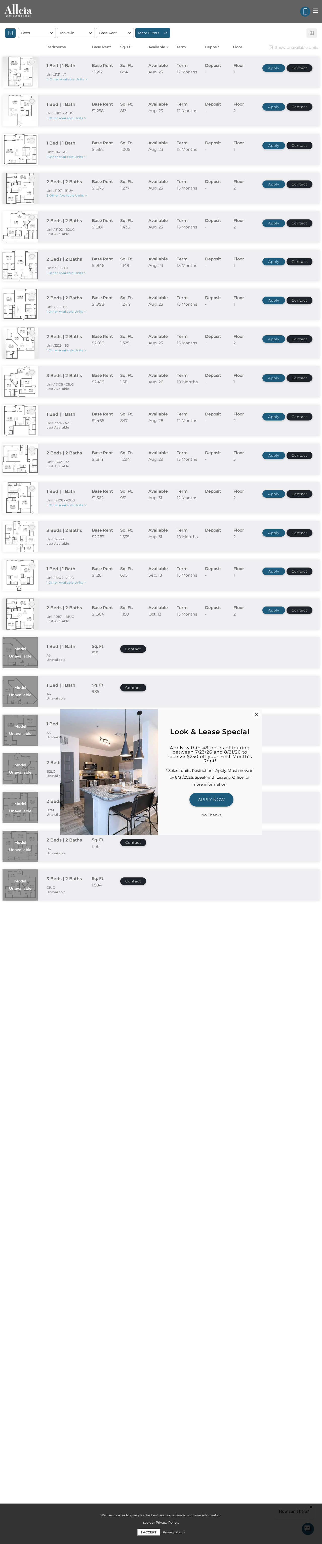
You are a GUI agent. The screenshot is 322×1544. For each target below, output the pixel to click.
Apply (273, 68)
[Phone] (305, 12)
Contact (299, 68)
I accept (148, 1532)
